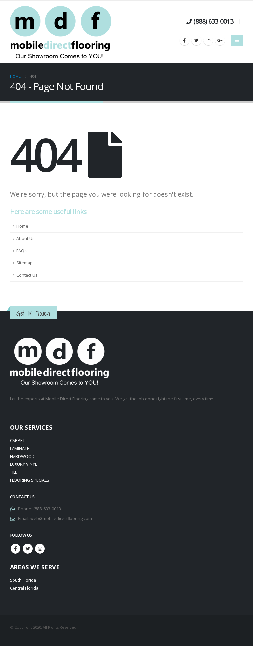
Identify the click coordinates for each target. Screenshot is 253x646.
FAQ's (22, 251)
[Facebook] (184, 40)
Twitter (28, 549)
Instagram (40, 549)
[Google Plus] (220, 40)
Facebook (15, 549)
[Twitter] (196, 40)
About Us (25, 238)
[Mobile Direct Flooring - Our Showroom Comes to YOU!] (60, 32)
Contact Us (27, 275)
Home (22, 226)
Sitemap (24, 263)
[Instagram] (208, 40)
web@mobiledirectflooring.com (61, 518)
